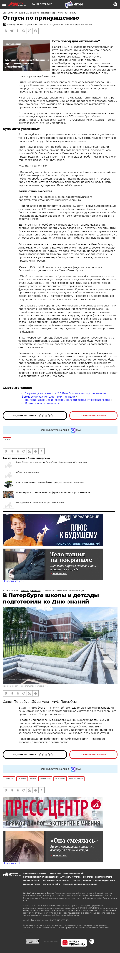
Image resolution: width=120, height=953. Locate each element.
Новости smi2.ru (13, 581)
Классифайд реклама (104, 881)
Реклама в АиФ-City (81, 881)
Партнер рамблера (50, 941)
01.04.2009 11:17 (10, 13)
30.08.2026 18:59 (10, 590)
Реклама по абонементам (56, 881)
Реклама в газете (103, 877)
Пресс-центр (55, 873)
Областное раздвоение (27, 472)
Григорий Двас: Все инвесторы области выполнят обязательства (67, 399)
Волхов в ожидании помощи (43, 403)
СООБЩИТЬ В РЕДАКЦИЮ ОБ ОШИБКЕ (80, 884)
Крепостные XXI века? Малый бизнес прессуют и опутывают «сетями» (50, 482)
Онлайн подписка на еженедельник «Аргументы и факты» (52, 877)
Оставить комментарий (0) (93, 416)
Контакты (88, 877)
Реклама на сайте (32, 881)
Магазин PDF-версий (73, 873)
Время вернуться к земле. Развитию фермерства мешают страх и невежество (53, 492)
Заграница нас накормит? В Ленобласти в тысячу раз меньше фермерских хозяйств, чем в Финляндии (64, 395)
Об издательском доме (34, 873)
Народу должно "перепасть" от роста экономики (40, 502)
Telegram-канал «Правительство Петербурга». (25, 686)
